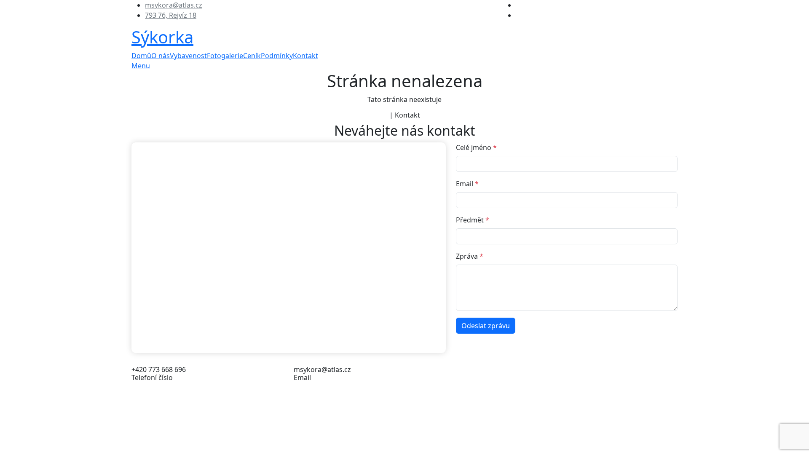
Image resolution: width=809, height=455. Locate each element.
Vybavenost (188, 55)
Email (467, 183)
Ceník (252, 55)
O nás (160, 55)
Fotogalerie (225, 55)
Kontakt (305, 55)
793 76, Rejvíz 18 (170, 15)
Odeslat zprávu (485, 325)
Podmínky (277, 55)
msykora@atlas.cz (173, 5)
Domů (141, 55)
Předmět (472, 220)
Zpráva (469, 256)
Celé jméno (476, 147)
